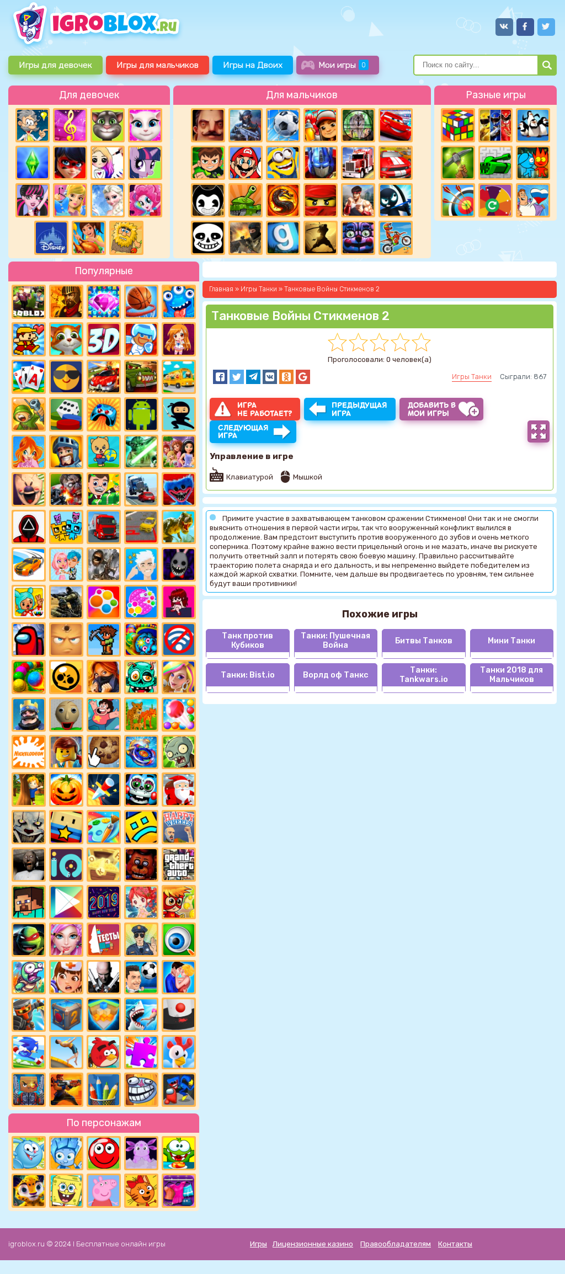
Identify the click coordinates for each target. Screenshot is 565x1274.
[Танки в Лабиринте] (495, 163)
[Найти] (547, 65)
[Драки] (358, 200)
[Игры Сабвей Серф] (320, 125)
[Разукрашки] (104, 827)
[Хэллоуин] (66, 789)
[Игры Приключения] (29, 1015)
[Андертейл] (208, 238)
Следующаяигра (243, 431)
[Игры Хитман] (104, 977)
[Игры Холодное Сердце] (107, 200)
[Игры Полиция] (141, 940)
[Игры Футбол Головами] (141, 977)
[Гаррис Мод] (283, 238)
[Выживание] (458, 163)
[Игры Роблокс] (29, 302)
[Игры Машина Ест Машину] (141, 377)
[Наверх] (541, 1250)
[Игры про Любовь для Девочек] (179, 977)
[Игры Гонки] (396, 163)
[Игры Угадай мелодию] (70, 125)
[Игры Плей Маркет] (66, 902)
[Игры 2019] (104, 902)
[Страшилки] (29, 827)
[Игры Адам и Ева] (126, 238)
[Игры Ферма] (179, 1052)
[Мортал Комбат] (283, 200)
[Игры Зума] (141, 639)
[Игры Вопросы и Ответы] (495, 200)
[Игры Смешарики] (29, 1153)
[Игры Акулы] (141, 1015)
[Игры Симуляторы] (141, 714)
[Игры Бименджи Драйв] (141, 489)
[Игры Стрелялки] (66, 1090)
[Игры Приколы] (29, 977)
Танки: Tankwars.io (423, 674)
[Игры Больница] (66, 977)
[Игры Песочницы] (104, 1015)
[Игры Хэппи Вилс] (179, 827)
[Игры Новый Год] (179, 789)
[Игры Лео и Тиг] (29, 1191)
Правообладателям (395, 1244)
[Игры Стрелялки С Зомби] (66, 489)
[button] (220, 377)
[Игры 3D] (104, 339)
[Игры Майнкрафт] (29, 902)
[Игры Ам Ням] (179, 1153)
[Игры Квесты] (66, 1015)
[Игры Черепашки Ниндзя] (29, 940)
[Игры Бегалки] (29, 1052)
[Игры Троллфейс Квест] (141, 1090)
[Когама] (66, 827)
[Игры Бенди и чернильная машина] (208, 200)
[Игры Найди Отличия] (179, 940)
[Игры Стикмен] (396, 200)
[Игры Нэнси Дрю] (104, 677)
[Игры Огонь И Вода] (533, 163)
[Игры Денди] (29, 339)
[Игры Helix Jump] (179, 1015)
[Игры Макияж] (66, 940)
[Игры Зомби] (141, 677)
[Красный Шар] (104, 1153)
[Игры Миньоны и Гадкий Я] (283, 163)
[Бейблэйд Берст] (141, 752)
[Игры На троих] (495, 125)
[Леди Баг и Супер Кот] (70, 163)
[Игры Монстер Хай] (32, 200)
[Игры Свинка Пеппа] (104, 1191)
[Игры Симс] (32, 163)
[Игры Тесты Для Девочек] (179, 452)
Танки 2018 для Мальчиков (511, 674)
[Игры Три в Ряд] (104, 302)
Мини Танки (511, 641)
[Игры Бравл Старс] (66, 677)
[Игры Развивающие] (104, 452)
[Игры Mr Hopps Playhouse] (179, 564)
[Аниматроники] (141, 789)
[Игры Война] (29, 414)
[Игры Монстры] (179, 302)
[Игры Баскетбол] (141, 302)
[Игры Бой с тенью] (320, 238)
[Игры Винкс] (29, 452)
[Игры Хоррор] (358, 238)
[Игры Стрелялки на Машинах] (104, 377)
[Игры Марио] (245, 163)
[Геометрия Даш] (141, 827)
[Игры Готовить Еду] (89, 238)
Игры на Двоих (252, 65)
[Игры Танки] (245, 200)
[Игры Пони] (145, 163)
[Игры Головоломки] (458, 125)
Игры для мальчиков (157, 65)
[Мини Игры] (104, 414)
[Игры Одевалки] (70, 200)
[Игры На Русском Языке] (533, 200)
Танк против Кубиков (247, 640)
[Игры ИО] (66, 864)
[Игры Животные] (66, 339)
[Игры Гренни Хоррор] (29, 864)
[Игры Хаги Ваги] (179, 1090)
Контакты (455, 1244)
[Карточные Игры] (29, 377)
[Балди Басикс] (66, 714)
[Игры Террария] (104, 639)
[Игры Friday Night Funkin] (179, 602)
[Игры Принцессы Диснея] (51, 238)
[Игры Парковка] (141, 527)
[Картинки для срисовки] (107, 163)
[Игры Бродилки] (179, 902)
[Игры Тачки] (396, 125)
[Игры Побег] (141, 339)
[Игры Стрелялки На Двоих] (66, 602)
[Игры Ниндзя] (179, 414)
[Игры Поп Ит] (141, 602)
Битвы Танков (423, 641)
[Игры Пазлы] (141, 1052)
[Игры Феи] (141, 902)
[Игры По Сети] (29, 1090)
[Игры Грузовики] (104, 527)
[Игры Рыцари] (66, 452)
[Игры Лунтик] (141, 1153)
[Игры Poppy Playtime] (179, 489)
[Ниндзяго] (320, 200)
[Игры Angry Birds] (104, 1052)
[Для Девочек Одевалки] (179, 1191)
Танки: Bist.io (248, 675)
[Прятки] (29, 789)
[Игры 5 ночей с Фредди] (141, 864)
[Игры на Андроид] (141, 414)
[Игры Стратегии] (66, 302)
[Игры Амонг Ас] (29, 639)
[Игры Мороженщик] (29, 489)
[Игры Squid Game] (29, 527)
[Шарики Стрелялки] (29, 677)
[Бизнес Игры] (104, 489)
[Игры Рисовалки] (104, 1090)
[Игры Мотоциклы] (396, 238)
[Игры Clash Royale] (29, 714)
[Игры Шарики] (179, 714)
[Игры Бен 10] (208, 163)
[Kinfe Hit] (104, 789)
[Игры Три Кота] (141, 1191)
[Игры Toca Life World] (29, 602)
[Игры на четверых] (533, 125)
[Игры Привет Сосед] (208, 125)
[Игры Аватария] (66, 564)
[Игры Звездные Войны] (141, 452)
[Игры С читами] (104, 864)
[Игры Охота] (358, 125)
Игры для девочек (55, 65)
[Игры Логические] (32, 125)
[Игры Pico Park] (66, 527)
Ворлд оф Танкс (335, 675)
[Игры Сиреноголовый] (104, 564)
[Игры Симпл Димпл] (104, 602)
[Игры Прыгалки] (66, 1052)
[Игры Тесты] (104, 940)
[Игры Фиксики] (66, 1153)
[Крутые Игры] (66, 377)
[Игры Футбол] (283, 125)
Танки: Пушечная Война (335, 640)
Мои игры (342, 65)
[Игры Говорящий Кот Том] (107, 125)
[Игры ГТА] (179, 864)
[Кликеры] (104, 752)
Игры (258, 1244)
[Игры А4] (141, 564)
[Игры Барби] (179, 677)
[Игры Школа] (179, 377)
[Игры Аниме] (179, 339)
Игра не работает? (264, 409)
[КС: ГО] (245, 238)
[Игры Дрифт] (29, 564)
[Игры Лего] (66, 752)
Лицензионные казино (313, 1244)
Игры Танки (472, 376)
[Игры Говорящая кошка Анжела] (145, 125)
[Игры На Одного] (104, 714)
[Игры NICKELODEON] (29, 752)
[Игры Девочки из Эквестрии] (145, 200)
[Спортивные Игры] (458, 200)
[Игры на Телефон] (179, 639)
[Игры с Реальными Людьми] (66, 639)
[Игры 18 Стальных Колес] (358, 163)
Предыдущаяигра (359, 409)
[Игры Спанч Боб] (66, 1191)
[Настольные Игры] (66, 414)
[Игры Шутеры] (245, 125)
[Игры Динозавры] (179, 527)
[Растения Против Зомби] (179, 752)
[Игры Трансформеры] (320, 163)
